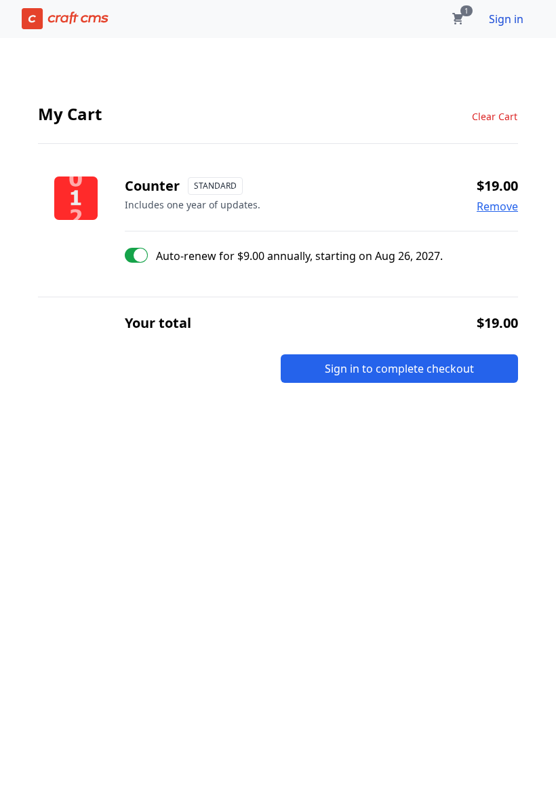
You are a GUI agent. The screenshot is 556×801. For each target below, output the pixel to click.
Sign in (506, 19)
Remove (497, 206)
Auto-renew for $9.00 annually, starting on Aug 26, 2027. (299, 255)
